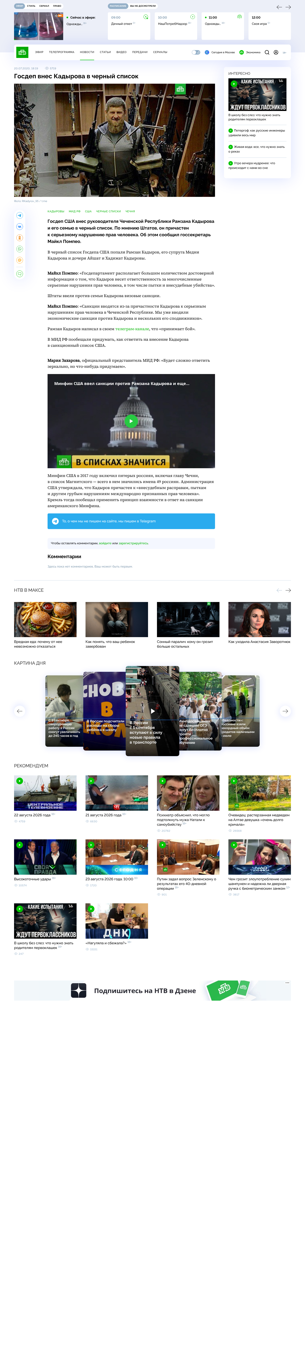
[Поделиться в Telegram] (19, 215)
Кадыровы (56, 211)
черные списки (108, 211)
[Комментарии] (19, 273)
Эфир (39, 52)
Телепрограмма (61, 52)
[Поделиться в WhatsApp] (19, 249)
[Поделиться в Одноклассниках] (19, 237)
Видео (122, 52)
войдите (105, 543)
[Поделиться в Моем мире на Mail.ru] (19, 260)
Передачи (140, 52)
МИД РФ (75, 211)
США (88, 211)
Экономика (253, 52)
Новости (87, 52)
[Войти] (276, 52)
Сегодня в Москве (223, 52)
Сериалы (160, 52)
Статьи (105, 52)
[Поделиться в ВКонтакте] (19, 226)
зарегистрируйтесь (133, 543)
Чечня (130, 211)
